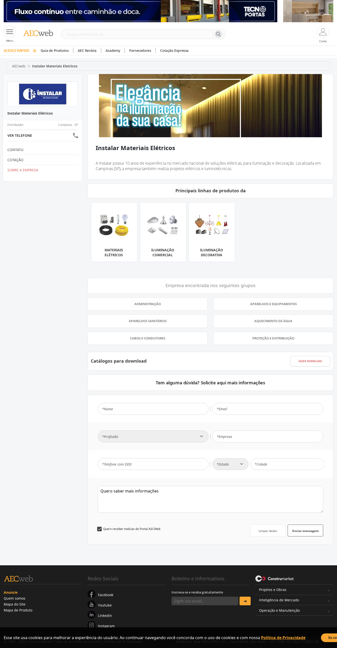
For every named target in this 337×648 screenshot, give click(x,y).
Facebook (105, 594)
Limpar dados (268, 531)
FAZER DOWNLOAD (310, 361)
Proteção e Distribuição (273, 338)
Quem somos (14, 598)
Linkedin (105, 615)
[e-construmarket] (274, 578)
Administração (147, 304)
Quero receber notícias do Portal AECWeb (131, 529)
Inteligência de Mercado (279, 600)
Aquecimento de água (273, 321)
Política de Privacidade (283, 637)
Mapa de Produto (18, 610)
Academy (113, 50)
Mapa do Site (14, 604)
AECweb (18, 66)
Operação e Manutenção (279, 610)
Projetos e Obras (272, 589)
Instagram (106, 626)
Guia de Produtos (55, 50)
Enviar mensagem (305, 531)
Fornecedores (140, 50)
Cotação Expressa (174, 50)
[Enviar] (245, 601)
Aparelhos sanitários (148, 321)
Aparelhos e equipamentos (273, 304)
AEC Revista (87, 50)
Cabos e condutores (147, 338)
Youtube (105, 605)
